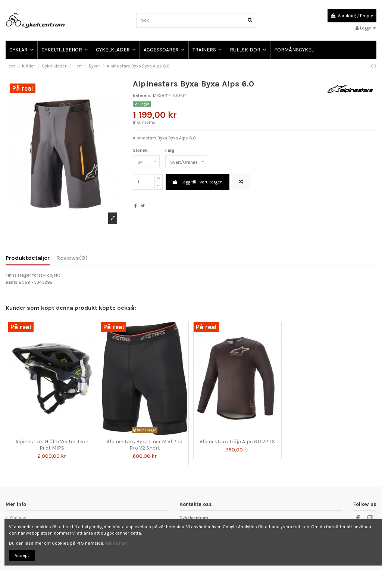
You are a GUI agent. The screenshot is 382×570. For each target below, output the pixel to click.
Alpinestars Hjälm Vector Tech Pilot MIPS (51, 444)
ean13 (12, 282)
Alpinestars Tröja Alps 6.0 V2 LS (237, 441)
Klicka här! (116, 543)
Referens (142, 95)
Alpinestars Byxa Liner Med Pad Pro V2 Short (144, 444)
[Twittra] (143, 205)
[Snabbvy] (56, 432)
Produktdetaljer (28, 258)
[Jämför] (47, 432)
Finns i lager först (24, 275)
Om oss (18, 517)
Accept (22, 555)
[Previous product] (372, 66)
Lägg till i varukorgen (202, 182)
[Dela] (135, 205)
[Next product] (375, 66)
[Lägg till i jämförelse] (241, 182)
